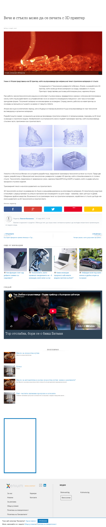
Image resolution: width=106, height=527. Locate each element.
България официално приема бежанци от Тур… (19, 237)
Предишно (9, 234)
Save (74, 207)
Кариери (33, 493)
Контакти (33, 497)
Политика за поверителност (47, 524)
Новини (10, 497)
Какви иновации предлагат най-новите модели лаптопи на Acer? (63, 275)
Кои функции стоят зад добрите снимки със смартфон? (14, 275)
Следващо (97, 234)
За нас (9, 493)
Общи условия (29, 524)
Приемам (43, 521)
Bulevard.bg (65, 492)
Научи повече (31, 521)
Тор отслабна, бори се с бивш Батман (34, 333)
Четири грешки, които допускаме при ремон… (87, 237)
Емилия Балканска (27, 218)
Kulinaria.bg (84, 492)
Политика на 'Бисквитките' (17, 514)
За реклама (11, 502)
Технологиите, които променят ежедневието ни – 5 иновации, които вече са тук (40, 275)
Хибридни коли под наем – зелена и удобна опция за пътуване (90, 275)
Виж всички (66, 498)
